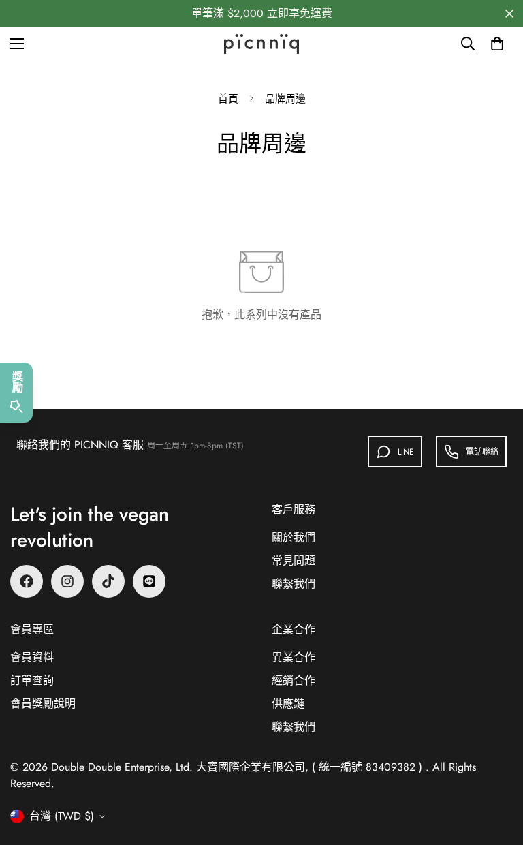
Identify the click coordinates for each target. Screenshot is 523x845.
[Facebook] (26, 581)
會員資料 (32, 657)
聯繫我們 (293, 584)
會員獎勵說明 (43, 703)
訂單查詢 (32, 680)
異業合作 (293, 657)
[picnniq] (261, 44)
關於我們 (293, 537)
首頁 (228, 98)
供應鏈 (288, 703)
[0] (497, 43)
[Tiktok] (108, 581)
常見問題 (293, 560)
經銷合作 (293, 680)
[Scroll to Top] (496, 770)
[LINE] (149, 581)
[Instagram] (67, 581)
